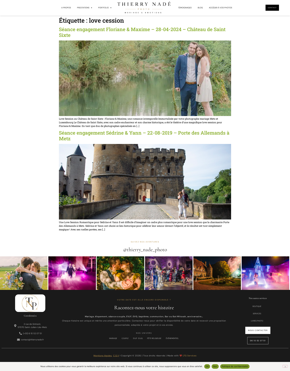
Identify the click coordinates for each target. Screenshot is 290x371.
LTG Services (190, 355)
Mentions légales (102, 355)
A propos (66, 7)
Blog (200, 7)
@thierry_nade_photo (145, 249)
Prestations (83, 7)
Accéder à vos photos (220, 7)
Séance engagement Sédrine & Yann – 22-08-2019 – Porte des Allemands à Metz (144, 135)
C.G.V (116, 355)
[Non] (285, 366)
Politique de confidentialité (235, 366)
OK (207, 366)
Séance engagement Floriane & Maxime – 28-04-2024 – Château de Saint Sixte (142, 32)
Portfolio (103, 7)
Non (215, 366)
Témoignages (185, 7)
